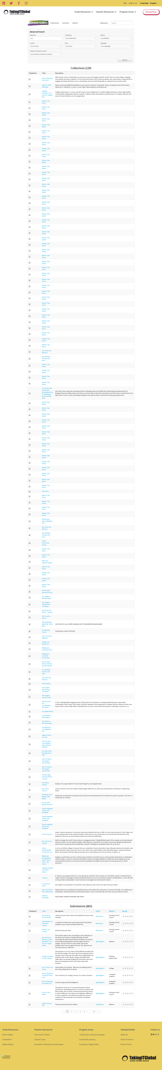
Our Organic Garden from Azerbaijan (46, 604)
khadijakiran (100, 1004)
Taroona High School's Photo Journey (47, 777)
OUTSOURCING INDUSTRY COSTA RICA (47, 624)
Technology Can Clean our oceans (47, 923)
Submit (75, 23)
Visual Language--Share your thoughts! (47, 810)
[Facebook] (18, 3)
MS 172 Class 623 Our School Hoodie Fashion (47, 664)
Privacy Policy (126, 1044)
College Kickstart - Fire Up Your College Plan (47, 94)
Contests (65, 23)
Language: (144, 3)
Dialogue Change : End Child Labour (47, 870)
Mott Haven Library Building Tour (47, 521)
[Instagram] (26, 3)
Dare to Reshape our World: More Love (47, 975)
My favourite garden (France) (47, 591)
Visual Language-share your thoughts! (47, 826)
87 (94, 1011)
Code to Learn (39, 1040)
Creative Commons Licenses (38, 51)
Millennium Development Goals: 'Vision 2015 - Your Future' (46, 860)
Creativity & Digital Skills (89, 1044)
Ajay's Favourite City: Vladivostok (47, 891)
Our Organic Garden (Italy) (46, 597)
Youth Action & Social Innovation (92, 1035)
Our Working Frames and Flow (46, 358)
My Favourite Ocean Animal (46, 916)
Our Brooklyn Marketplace (46, 716)
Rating (124, 911)
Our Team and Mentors (46, 352)
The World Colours (45, 784)
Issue (66, 43)
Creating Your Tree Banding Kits (46, 729)
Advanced (103, 23)
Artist (98, 911)
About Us (124, 1035)
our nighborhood (47, 711)
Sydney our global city (45, 643)
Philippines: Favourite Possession (46, 656)
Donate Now (151, 12)
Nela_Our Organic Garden (47, 562)
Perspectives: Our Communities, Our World (46, 704)
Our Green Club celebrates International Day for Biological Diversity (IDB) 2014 (47, 393)
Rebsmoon (99, 916)
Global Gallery (38, 23)
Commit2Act (7, 1040)
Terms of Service (127, 1040)
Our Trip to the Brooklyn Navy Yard (46, 753)
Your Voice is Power (42, 1035)
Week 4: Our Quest (46, 114)
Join (125, 3)
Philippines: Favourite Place (47, 649)
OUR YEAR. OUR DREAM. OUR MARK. (47, 797)
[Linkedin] (3, 3)
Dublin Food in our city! (46, 736)
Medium (102, 35)
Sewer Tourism (47, 834)
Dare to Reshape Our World (47, 79)
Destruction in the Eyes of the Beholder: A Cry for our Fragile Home (47, 941)
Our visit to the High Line (47, 637)
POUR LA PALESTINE (45, 897)
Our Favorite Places (46, 617)
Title (43, 911)
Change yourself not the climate (47, 957)
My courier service (45, 790)
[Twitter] (11, 3)
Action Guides (7, 1035)
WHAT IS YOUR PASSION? (46, 86)
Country (32, 43)
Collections (54, 23)
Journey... (45, 878)
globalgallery (100, 941)
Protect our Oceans (46, 930)
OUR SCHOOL (46, 684)
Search (124, 60)
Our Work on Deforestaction (47, 722)
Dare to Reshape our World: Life (47, 982)
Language (103, 43)
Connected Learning (87, 1040)
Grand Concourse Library (45, 543)
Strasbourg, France (46, 631)
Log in (131, 3)
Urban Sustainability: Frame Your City (47, 850)
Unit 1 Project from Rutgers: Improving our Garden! (46, 744)
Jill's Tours (45, 491)
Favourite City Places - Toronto (47, 611)
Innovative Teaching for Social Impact (48, 1044)
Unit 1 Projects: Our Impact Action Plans (47, 761)
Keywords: (33, 35)
